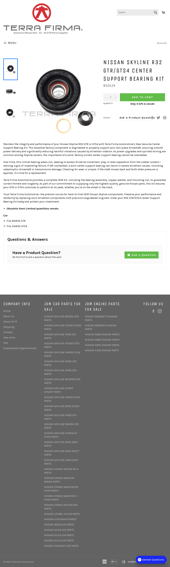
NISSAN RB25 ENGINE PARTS (102, 334)
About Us (8, 316)
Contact (8, 332)
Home (6, 311)
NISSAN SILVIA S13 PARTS (59, 529)
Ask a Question (143, 254)
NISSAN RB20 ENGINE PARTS (102, 339)
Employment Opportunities (19, 348)
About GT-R (10, 321)
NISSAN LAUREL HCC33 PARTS (62, 513)
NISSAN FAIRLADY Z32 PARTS (61, 545)
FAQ (5, 342)
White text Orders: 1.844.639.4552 (146, 23)
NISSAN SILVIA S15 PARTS (59, 540)
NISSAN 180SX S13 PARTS (59, 524)
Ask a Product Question (137, 117)
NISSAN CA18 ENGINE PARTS (102, 350)
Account (162, 43)
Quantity (108, 103)
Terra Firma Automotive (23, 562)
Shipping (8, 326)
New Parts (9, 337)
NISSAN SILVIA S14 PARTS (59, 535)
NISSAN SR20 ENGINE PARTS (102, 345)
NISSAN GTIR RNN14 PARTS (60, 519)
